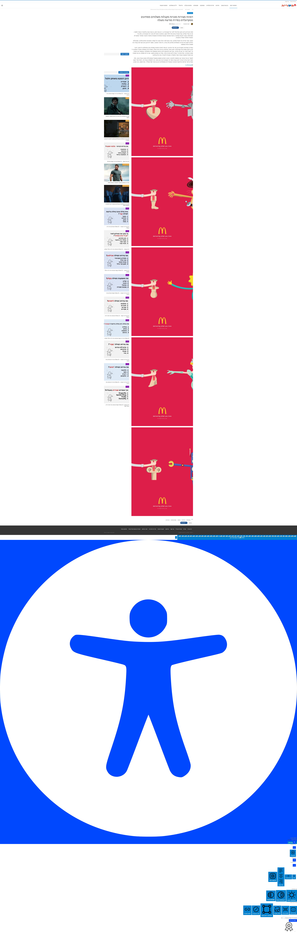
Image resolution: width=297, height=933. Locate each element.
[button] (176, 537)
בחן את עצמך (224, 5)
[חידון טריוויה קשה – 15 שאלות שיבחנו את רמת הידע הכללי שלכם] (116, 305)
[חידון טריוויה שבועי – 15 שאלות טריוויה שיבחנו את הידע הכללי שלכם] (116, 372)
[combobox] (237, 537)
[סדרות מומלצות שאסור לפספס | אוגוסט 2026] (116, 172)
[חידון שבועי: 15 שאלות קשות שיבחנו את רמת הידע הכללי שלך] (116, 394)
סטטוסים (195, 5)
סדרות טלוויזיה (210, 5)
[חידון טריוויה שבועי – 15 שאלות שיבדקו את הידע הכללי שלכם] (116, 216)
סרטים (217, 5)
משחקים (202, 5)
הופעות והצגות (163, 5)
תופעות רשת (233, 5)
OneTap (289, 839)
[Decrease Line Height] (294, 865)
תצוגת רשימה (161, 529)
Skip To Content (293, 917)
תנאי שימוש (144, 529)
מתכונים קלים (188, 5)
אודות (184, 529)
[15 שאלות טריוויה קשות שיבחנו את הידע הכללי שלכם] (116, 328)
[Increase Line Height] (294, 860)
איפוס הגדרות (293, 920)
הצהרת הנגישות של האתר (134, 529)
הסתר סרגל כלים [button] (292, 842)
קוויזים (127, 75)
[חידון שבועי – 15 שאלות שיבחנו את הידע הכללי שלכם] (116, 239)
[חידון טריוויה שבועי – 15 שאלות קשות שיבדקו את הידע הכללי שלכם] (116, 283)
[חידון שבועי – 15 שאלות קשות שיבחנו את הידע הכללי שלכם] (116, 260)
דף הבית (190, 529)
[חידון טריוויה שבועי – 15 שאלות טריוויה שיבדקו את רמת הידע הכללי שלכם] (116, 349)
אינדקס (167, 529)
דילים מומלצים (173, 5)
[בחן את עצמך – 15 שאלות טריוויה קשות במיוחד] (116, 151)
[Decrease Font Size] (294, 847)
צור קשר (287, 1)
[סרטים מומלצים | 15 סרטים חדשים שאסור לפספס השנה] (116, 106)
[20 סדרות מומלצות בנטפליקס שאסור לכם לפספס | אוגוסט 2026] (116, 193)
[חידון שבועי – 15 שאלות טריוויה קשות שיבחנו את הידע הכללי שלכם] (116, 83)
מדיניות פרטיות (152, 529)
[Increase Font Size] (294, 842)
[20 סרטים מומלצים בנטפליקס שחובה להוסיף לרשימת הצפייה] (116, 128)
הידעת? (181, 5)
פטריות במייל (293, 1)
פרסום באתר (124, 529)
